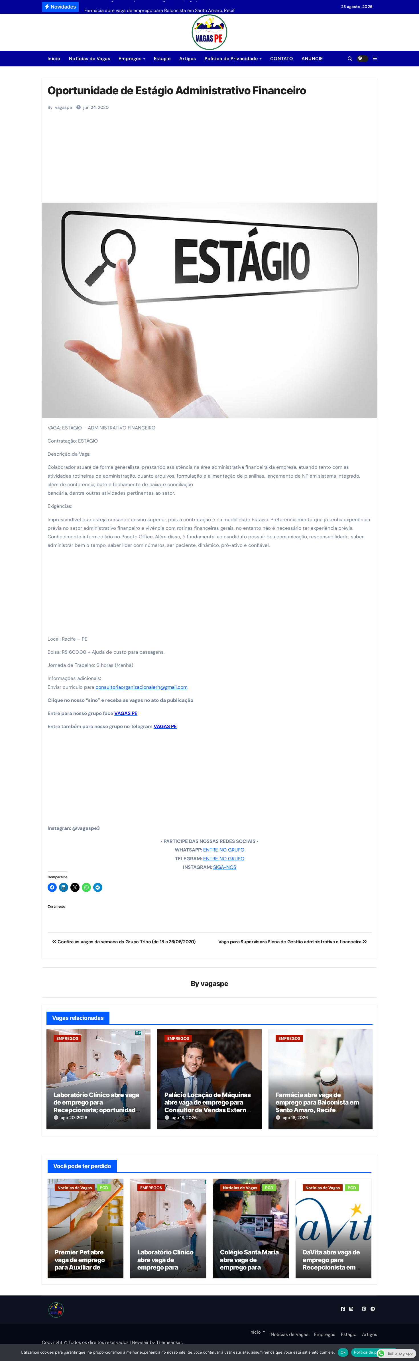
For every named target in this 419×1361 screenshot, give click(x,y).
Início (53, 59)
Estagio (162, 59)
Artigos (187, 59)
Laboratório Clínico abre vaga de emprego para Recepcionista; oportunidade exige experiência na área (96, 1106)
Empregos (131, 59)
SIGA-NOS (224, 867)
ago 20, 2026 (74, 1117)
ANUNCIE (312, 59)
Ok (343, 1352)
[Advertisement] (210, 160)
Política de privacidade (374, 1352)
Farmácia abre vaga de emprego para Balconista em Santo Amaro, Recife (317, 1102)
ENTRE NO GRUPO (223, 850)
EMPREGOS (67, 1038)
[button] (375, 58)
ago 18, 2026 (184, 1117)
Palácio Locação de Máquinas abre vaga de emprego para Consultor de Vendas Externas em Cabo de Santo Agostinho (208, 1106)
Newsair (140, 1342)
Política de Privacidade (232, 59)
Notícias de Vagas (89, 59)
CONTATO (281, 59)
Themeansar (169, 1342)
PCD (104, 1187)
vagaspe (63, 107)
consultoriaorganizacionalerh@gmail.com (141, 687)
